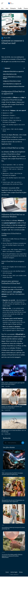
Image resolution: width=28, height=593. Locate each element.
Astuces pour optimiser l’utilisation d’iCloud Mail (13, 86)
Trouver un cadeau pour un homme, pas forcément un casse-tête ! (11, 407)
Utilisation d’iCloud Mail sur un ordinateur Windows (12, 77)
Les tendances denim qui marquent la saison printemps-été (13, 528)
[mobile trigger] (2, 3)
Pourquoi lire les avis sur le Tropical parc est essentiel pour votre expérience (13, 500)
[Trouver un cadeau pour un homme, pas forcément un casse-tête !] (14, 396)
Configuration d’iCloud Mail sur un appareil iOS (13, 71)
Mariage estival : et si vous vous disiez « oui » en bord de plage (13, 431)
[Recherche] (25, 3)
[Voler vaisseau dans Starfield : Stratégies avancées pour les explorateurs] (14, 459)
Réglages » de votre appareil (18, 110)
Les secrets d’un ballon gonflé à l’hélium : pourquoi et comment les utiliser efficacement (12, 556)
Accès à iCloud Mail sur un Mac (10, 74)
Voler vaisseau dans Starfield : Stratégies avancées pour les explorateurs (12, 473)
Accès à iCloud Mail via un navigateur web (12, 83)
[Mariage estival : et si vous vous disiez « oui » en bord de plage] (14, 420)
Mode (3, 525)
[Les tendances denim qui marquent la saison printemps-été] (14, 514)
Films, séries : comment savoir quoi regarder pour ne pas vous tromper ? (13, 383)
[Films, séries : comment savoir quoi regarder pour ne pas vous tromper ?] (14, 373)
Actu (2, 410)
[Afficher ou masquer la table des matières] (17, 68)
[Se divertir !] (10, 3)
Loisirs (3, 48)
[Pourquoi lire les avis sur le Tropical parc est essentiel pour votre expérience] (14, 486)
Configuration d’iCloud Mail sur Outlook (12, 81)
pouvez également (10, 223)
